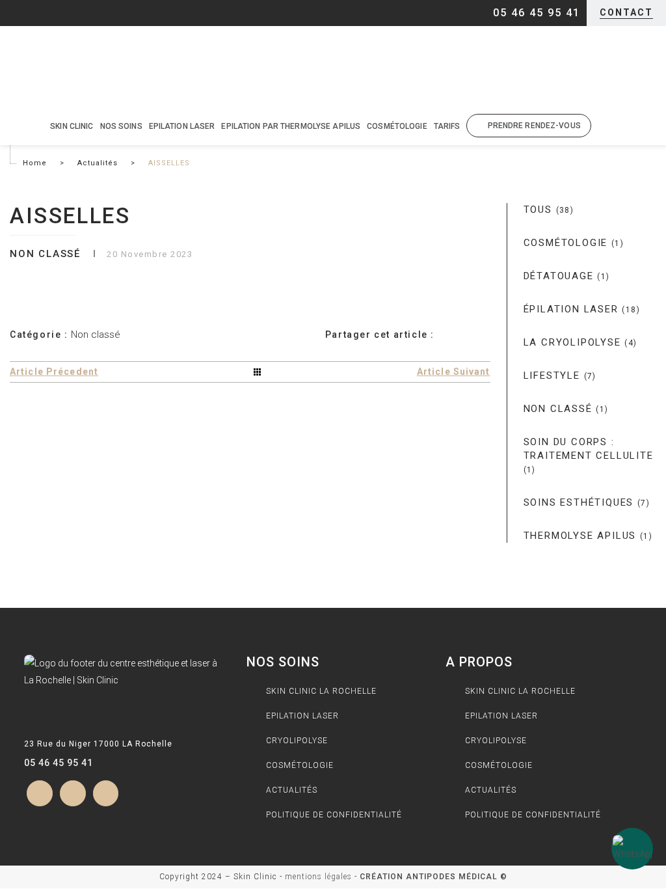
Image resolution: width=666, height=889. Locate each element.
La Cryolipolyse (580, 342)
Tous (549, 209)
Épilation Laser (582, 309)
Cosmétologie (574, 243)
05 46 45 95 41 (58, 763)
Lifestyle (560, 375)
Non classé (566, 409)
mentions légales (318, 876)
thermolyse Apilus (588, 535)
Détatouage (567, 276)
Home (35, 163)
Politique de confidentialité (334, 814)
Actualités (97, 163)
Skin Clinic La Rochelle (321, 691)
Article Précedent (54, 371)
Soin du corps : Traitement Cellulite (589, 455)
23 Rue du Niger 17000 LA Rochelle (98, 743)
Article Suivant (453, 371)
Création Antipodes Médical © (433, 876)
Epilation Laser (302, 715)
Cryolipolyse (297, 740)
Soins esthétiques (587, 502)
